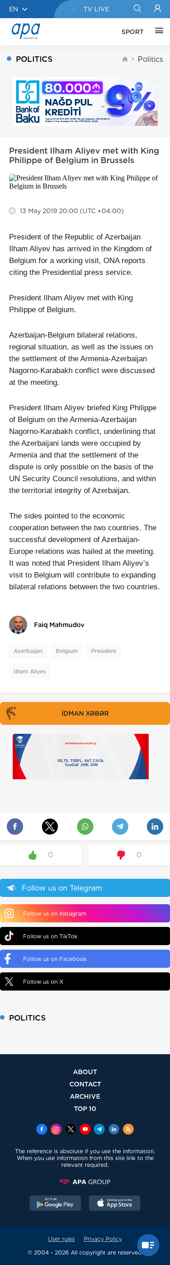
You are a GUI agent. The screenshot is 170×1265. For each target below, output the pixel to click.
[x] (70, 1130)
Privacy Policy (103, 1238)
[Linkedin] (113, 1130)
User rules (61, 1238)
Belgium (67, 650)
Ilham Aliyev (30, 671)
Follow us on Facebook (55, 959)
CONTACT (85, 1084)
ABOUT (85, 1072)
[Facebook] (41, 1130)
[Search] (137, 9)
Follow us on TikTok (50, 936)
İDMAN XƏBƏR (85, 713)
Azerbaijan (28, 650)
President (104, 650)
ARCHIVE (85, 1096)
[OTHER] (157, 32)
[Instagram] (56, 1130)
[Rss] (128, 1130)
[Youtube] (85, 1130)
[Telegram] (99, 1130)
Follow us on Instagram (54, 913)
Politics (150, 59)
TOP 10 (85, 1108)
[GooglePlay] (55, 1204)
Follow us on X (43, 981)
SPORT (132, 31)
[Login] (157, 9)
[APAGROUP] (85, 1182)
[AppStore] (115, 1204)
